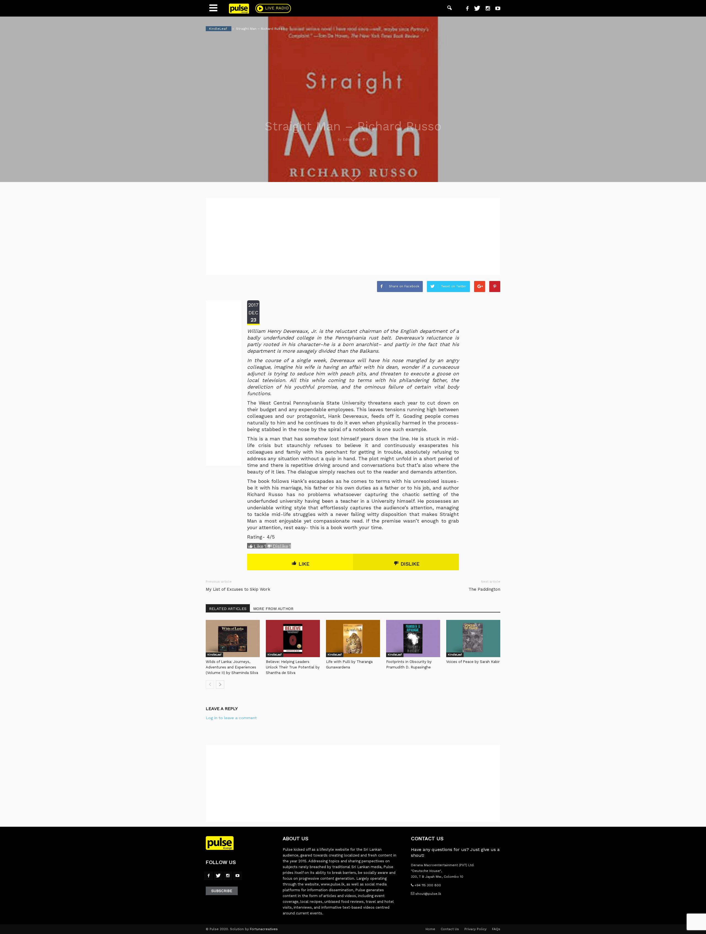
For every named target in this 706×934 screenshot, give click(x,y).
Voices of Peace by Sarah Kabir (473, 662)
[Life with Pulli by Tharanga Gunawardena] (353, 638)
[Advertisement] (353, 236)
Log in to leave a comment (231, 718)
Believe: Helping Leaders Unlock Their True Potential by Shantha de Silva (293, 667)
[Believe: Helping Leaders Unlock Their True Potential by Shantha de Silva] (293, 638)
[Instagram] (486, 9)
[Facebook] (465, 9)
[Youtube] (495, 9)
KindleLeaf (214, 654)
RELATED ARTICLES (228, 608)
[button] (449, 8)
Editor (347, 139)
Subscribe (221, 891)
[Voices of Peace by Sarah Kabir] (473, 638)
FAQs (496, 929)
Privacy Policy (475, 929)
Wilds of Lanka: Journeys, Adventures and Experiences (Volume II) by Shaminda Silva (232, 667)
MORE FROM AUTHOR (273, 608)
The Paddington (484, 589)
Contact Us (450, 929)
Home (430, 929)
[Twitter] (475, 9)
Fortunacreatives (264, 929)
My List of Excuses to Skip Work (238, 589)
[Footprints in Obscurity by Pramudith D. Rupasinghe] (413, 638)
